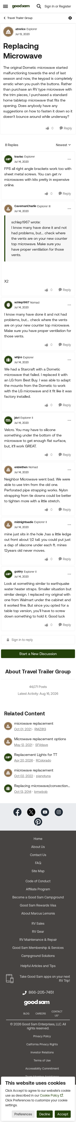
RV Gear (38, 931)
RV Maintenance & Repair (38, 939)
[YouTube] (45, 812)
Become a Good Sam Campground (38, 897)
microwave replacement (33, 723)
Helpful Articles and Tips (38, 966)
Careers (40, 1013)
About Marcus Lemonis (38, 913)
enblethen (21, 467)
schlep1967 (21, 302)
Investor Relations (42, 1052)
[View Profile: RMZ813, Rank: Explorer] (8, 726)
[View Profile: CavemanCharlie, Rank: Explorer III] (8, 209)
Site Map (38, 871)
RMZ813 (40, 729)
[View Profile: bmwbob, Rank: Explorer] (8, 788)
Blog (26, 1013)
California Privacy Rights (42, 1044)
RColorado (43, 760)
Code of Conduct (38, 881)
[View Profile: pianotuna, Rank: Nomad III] (8, 773)
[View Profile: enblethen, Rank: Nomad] (8, 470)
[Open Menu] (70, 18)
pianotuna (43, 776)
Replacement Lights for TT (35, 755)
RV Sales (38, 923)
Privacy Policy (42, 1036)
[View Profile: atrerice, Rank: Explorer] (8, 32)
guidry (18, 571)
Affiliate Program (38, 889)
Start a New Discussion (38, 654)
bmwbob (41, 791)
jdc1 (16, 417)
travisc (18, 156)
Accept (62, 1114)
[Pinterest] (38, 821)
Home (38, 838)
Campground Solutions (38, 956)
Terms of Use (42, 1060)
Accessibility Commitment (42, 1068)
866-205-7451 (41, 992)
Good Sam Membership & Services (38, 947)
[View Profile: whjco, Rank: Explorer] (8, 360)
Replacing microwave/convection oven (41, 786)
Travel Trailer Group (19, 18)
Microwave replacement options (40, 739)
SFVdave (41, 745)
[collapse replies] (38, 153)
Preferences (23, 1114)
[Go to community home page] (21, 6)
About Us (38, 847)
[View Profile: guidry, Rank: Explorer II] (8, 574)
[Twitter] (31, 812)
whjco (18, 357)
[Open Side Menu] (5, 6)
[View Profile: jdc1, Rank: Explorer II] (8, 420)
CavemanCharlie (25, 206)
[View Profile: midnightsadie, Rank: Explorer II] (8, 525)
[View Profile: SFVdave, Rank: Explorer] (8, 742)
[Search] (38, 6)
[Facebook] (17, 812)
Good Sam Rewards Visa (38, 905)
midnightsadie (23, 522)
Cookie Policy (49, 1095)
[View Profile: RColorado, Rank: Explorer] (8, 757)
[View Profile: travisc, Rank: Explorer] (8, 159)
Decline (44, 1114)
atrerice (20, 29)
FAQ (38, 863)
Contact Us (38, 855)
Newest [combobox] (63, 145)
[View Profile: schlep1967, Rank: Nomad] (8, 305)
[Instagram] (59, 812)
